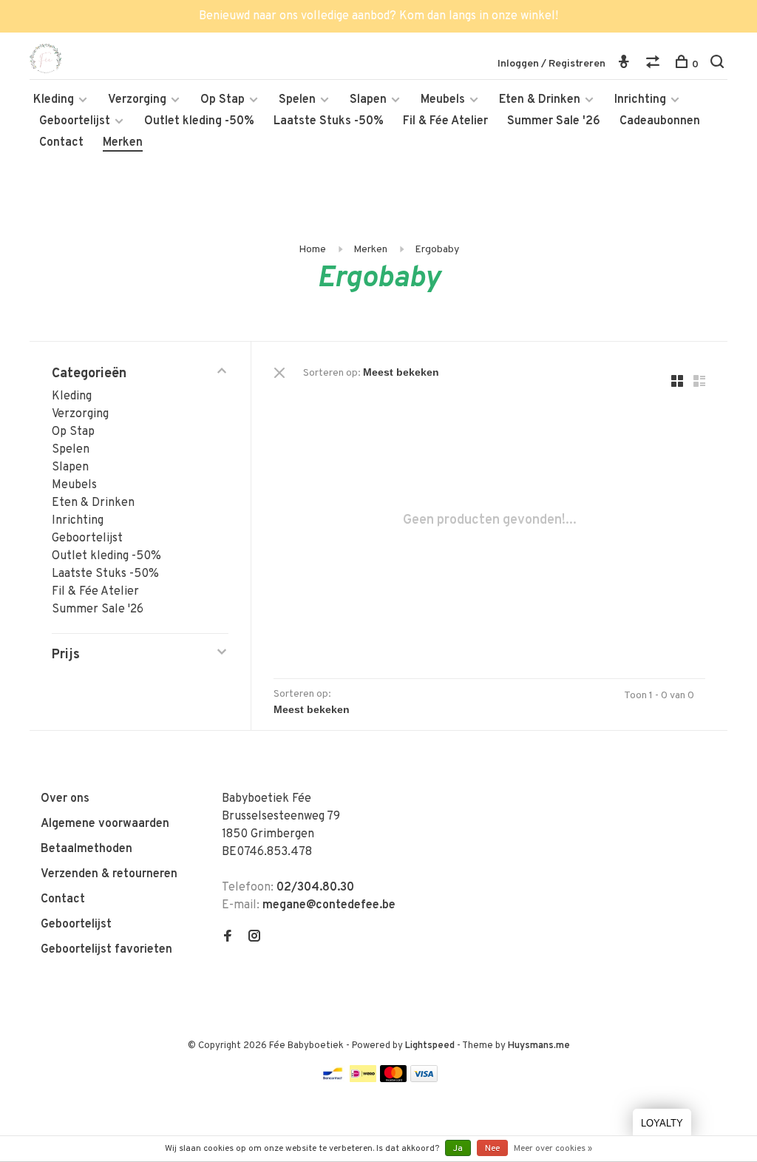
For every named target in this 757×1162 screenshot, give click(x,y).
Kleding (53, 99)
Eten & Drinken (539, 99)
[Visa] (424, 1079)
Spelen (297, 99)
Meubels (443, 99)
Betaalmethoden (86, 849)
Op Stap (222, 99)
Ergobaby (437, 249)
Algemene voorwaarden (105, 824)
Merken (123, 142)
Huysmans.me (539, 1046)
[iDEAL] (363, 1079)
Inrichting (640, 99)
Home (312, 249)
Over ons (65, 798)
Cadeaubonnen (659, 121)
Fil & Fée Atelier (445, 121)
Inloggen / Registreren (551, 64)
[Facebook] (228, 937)
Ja (458, 1149)
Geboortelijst (74, 121)
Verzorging (137, 99)
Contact (61, 142)
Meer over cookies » (553, 1149)
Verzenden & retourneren (109, 874)
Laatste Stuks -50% (329, 121)
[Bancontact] (332, 1079)
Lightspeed (430, 1046)
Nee (492, 1149)
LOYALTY (662, 1123)
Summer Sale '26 (553, 121)
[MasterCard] (393, 1079)
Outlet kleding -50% (199, 121)
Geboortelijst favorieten (106, 949)
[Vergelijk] (654, 64)
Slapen (368, 99)
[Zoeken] (718, 64)
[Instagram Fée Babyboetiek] (254, 937)
